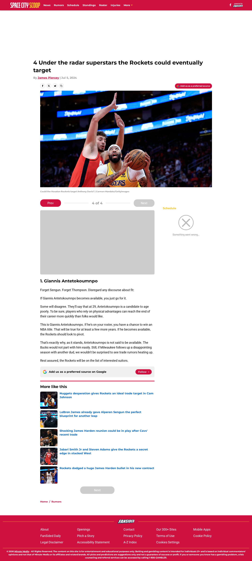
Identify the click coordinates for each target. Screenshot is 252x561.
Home (44, 501)
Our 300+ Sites (166, 529)
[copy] (61, 85)
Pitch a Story (85, 536)
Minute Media (21, 551)
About (44, 529)
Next (144, 203)
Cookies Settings (167, 542)
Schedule (73, 5)
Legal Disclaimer (51, 542)
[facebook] (230, 4)
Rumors (59, 5)
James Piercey (48, 77)
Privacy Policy (132, 536)
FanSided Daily (50, 536)
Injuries (115, 5)
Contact (128, 529)
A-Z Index (130, 542)
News (46, 5)
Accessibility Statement (93, 542)
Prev (50, 203)
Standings (89, 5)
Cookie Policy (202, 536)
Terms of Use (165, 536)
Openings (83, 529)
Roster (103, 5)
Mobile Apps (201, 529)
